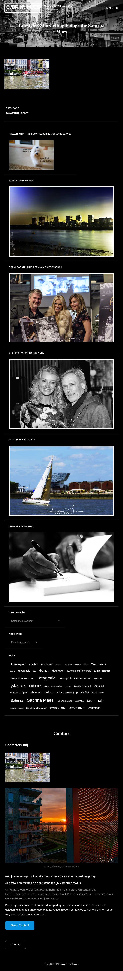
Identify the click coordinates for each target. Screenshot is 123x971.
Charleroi (77, 665)
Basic (59, 664)
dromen (44, 670)
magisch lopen (19, 692)
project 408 (82, 692)
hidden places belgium (53, 686)
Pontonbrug (69, 693)
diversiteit (24, 670)
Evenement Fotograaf (79, 670)
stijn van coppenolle (17, 708)
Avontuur (47, 664)
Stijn (101, 700)
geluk (14, 686)
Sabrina (17, 700)
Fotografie (46, 678)
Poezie (60, 692)
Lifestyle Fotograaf (82, 686)
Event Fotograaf (102, 670)
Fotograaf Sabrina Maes (21, 679)
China (85, 665)
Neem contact (20, 925)
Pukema (94, 693)
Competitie (98, 664)
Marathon (36, 692)
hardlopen (35, 685)
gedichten (98, 679)
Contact (16, 944)
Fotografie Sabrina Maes (75, 678)
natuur (49, 692)
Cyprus (13, 671)
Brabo (68, 664)
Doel (34, 671)
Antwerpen (18, 664)
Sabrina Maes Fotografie (70, 700)
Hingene (68, 686)
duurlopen (58, 670)
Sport (90, 700)
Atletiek (33, 664)
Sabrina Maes (40, 700)
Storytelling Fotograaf (36, 708)
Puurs (101, 693)
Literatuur (98, 686)
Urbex (63, 708)
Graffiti (23, 686)
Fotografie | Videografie (58, 6)
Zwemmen (76, 707)
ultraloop (54, 708)
